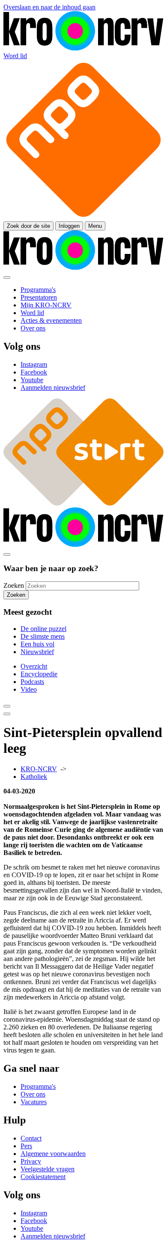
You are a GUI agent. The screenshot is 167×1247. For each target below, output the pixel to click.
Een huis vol (37, 644)
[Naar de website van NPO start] (83, 217)
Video (29, 689)
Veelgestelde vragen (48, 1169)
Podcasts (32, 681)
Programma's (38, 1086)
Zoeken (13, 585)
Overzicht (34, 666)
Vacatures (34, 1101)
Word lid (15, 55)
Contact (31, 1138)
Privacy (31, 1161)
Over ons (33, 1094)
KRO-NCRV (39, 768)
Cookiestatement (43, 1176)
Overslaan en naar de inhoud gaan (49, 7)
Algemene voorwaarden (53, 1153)
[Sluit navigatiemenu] (6, 277)
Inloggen (69, 226)
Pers (26, 1146)
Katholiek (34, 776)
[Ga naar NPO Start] (83, 503)
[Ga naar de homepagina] (83, 48)
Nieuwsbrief (37, 651)
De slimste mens (43, 636)
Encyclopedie (39, 674)
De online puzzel (43, 628)
